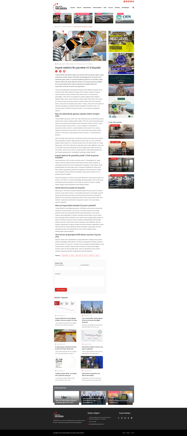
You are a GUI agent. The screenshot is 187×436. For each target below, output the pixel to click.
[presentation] (130, 388)
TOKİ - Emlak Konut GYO (62, 13)
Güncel (120, 13)
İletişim (128, 432)
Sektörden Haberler (67, 26)
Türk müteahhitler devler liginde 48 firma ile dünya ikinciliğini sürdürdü (92, 320)
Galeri (105, 7)
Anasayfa (72, 7)
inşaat (85, 255)
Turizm (78, 13)
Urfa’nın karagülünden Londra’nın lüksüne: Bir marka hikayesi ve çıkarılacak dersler (120, 151)
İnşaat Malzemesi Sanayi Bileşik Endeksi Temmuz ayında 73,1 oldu (124, 19)
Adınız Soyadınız (59, 265)
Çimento (100, 13)
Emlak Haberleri (87, 7)
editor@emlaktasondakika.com (96, 424)
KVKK (132, 432)
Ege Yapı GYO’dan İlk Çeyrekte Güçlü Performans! (119, 401)
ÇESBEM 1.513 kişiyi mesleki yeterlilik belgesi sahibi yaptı (103, 19)
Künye (124, 432)
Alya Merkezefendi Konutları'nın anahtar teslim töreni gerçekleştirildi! (66, 400)
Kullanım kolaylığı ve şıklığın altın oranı (120, 169)
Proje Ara (110, 7)
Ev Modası (117, 7)
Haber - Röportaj (115, 142)
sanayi (97, 255)
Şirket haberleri (88, 392)
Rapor (72, 255)
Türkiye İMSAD (65, 255)
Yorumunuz (57, 273)
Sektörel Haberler (97, 7)
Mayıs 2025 (78, 255)
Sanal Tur (79, 7)
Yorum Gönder (61, 289)
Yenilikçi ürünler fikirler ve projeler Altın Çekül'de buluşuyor (66, 374)
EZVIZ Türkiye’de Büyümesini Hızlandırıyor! (92, 401)
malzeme (91, 255)
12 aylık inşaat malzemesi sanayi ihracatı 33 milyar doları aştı (65, 348)
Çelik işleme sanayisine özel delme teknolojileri (91, 374)
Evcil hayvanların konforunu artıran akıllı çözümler (121, 135)
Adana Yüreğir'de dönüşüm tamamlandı (62, 20)
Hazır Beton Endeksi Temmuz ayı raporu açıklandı (92, 348)
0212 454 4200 (92, 421)
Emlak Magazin (125, 7)
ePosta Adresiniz (84, 265)
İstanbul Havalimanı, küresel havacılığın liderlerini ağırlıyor (81, 19)
